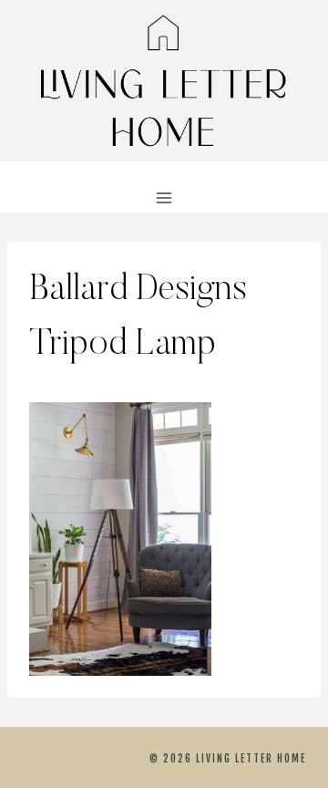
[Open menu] (164, 198)
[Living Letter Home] (164, 80)
